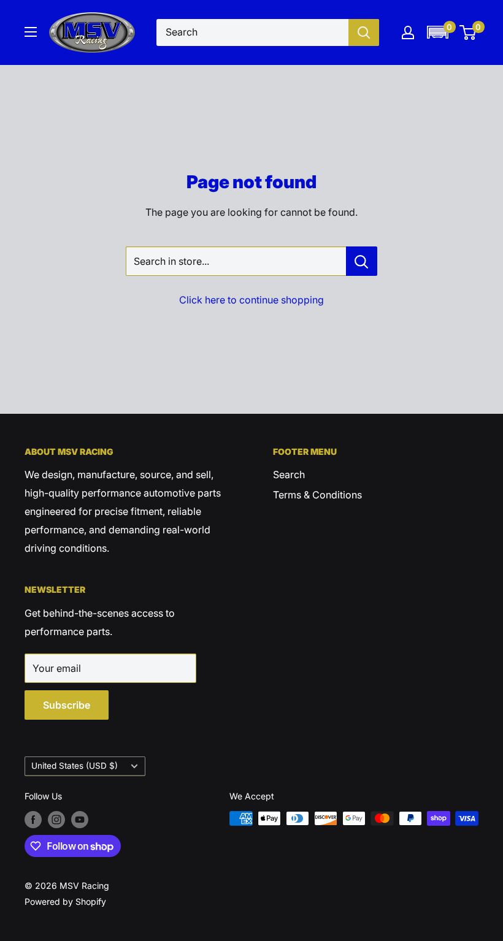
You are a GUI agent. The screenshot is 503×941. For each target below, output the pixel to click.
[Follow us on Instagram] (56, 819)
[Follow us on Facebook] (33, 819)
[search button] (363, 32)
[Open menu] (31, 32)
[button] (437, 32)
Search (289, 474)
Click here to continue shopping (251, 300)
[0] (468, 32)
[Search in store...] (361, 261)
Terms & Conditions (317, 495)
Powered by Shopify (65, 901)
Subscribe (66, 705)
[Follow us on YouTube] (79, 819)
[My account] (408, 32)
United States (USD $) (74, 766)
